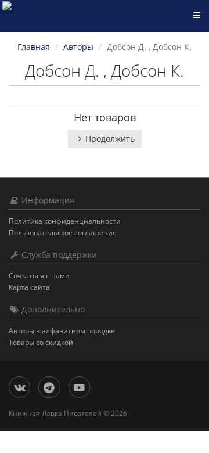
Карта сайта (29, 287)
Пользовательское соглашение (63, 233)
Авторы (78, 46)
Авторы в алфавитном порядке (62, 331)
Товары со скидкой (41, 342)
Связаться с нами (39, 276)
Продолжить (110, 138)
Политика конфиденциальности (65, 221)
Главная (33, 46)
